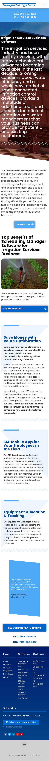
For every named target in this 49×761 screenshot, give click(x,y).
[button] (44, 5)
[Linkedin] (13, 734)
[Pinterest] (21, 734)
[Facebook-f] (5, 734)
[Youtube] (17, 734)
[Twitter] (9, 734)
